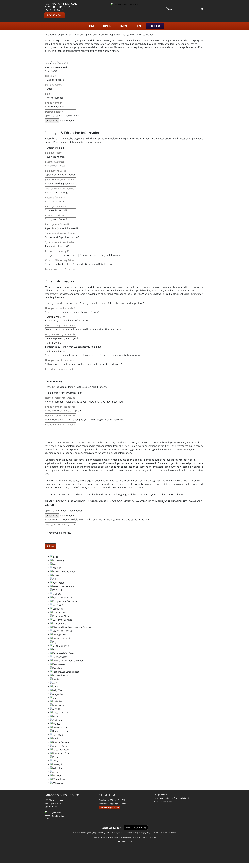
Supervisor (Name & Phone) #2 (61, 228)
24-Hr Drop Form (99, 837)
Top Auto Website (170, 833)
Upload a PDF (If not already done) (63, 510)
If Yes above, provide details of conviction (67, 320)
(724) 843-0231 (54, 10)
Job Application (128, 837)
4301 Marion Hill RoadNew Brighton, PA (61, 5)
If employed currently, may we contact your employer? (74, 346)
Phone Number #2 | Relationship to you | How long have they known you (84, 419)
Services (107, 26)
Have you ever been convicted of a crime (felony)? (72, 312)
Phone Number (54, 97)
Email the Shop (58, 816)
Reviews (123, 26)
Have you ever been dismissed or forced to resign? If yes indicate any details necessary (92, 355)
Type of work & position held (61, 183)
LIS (131, 842)
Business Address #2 (56, 210)
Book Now (54, 15)
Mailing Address (54, 79)
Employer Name (54, 147)
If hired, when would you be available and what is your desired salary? (83, 364)
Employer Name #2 (55, 201)
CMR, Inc (149, 833)
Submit (50, 546)
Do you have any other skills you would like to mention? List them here (83, 329)
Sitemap (153, 837)
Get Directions (51, 806)
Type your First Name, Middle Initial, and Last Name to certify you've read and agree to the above (98, 519)
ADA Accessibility (114, 837)
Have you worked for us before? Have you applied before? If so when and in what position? (94, 303)
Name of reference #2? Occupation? (64, 410)
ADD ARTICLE (121, 842)
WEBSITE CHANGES (136, 827)
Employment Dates (55, 165)
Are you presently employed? (61, 338)
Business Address (55, 156)
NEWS (138, 26)
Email (48, 88)
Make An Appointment (109, 807)
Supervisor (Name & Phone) (60, 174)
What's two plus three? (58, 532)
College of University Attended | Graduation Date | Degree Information (83, 255)
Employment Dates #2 (57, 219)
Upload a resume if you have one (62, 115)
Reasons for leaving (56, 192)
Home (91, 26)
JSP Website (158, 833)
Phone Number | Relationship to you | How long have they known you (84, 401)
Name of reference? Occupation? (63, 392)
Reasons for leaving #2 (57, 246)
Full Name (51, 70)
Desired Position (54, 106)
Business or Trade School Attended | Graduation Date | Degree (79, 264)
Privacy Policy (142, 837)
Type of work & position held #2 (62, 237)
